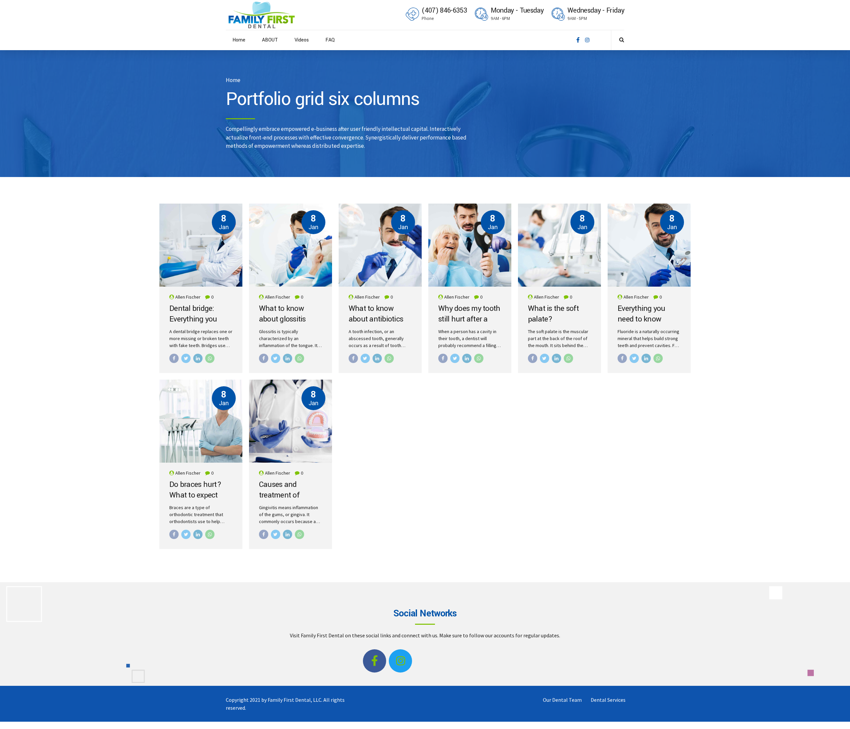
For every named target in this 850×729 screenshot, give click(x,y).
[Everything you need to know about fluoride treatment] (649, 245)
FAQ (330, 40)
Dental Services (608, 699)
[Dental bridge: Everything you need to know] (200, 245)
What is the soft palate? (553, 314)
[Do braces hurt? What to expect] (200, 421)
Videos (302, 40)
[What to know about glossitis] (290, 245)
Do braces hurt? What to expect (195, 490)
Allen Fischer (188, 297)
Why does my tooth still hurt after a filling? (469, 319)
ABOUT (270, 40)
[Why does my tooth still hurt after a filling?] (469, 245)
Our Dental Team (562, 699)
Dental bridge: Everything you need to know (193, 319)
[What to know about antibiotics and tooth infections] (380, 245)
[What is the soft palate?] (559, 245)
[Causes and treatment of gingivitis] (290, 421)
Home (238, 40)
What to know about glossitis (282, 314)
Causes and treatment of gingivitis (279, 495)
